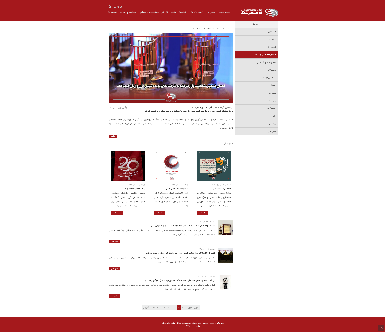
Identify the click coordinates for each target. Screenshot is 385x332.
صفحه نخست (224, 12)
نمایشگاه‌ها (271, 108)
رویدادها (272, 100)
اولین (196, 307)
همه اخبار (272, 31)
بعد (153, 307)
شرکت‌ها (182, 12)
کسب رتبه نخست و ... (221, 188)
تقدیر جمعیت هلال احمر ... (176, 188)
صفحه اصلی (228, 28)
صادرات (273, 85)
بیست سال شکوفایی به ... (133, 188)
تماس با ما (112, 12)
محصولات (272, 70)
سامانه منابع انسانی (128, 12)
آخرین (146, 307)
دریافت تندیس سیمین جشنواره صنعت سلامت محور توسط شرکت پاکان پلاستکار (180, 280)
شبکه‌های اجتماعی (268, 77)
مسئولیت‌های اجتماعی (149, 12)
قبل (190, 307)
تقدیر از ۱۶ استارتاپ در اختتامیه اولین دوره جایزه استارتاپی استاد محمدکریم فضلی (180, 253)
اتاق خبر (165, 12)
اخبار (274, 116)
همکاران (272, 93)
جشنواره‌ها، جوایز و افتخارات (264, 54)
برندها (173, 12)
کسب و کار (271, 47)
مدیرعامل (272, 131)
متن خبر (202, 212)
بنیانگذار (272, 123)
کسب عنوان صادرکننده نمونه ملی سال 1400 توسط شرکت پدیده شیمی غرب (183, 225)
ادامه (113, 136)
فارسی (116, 7)
